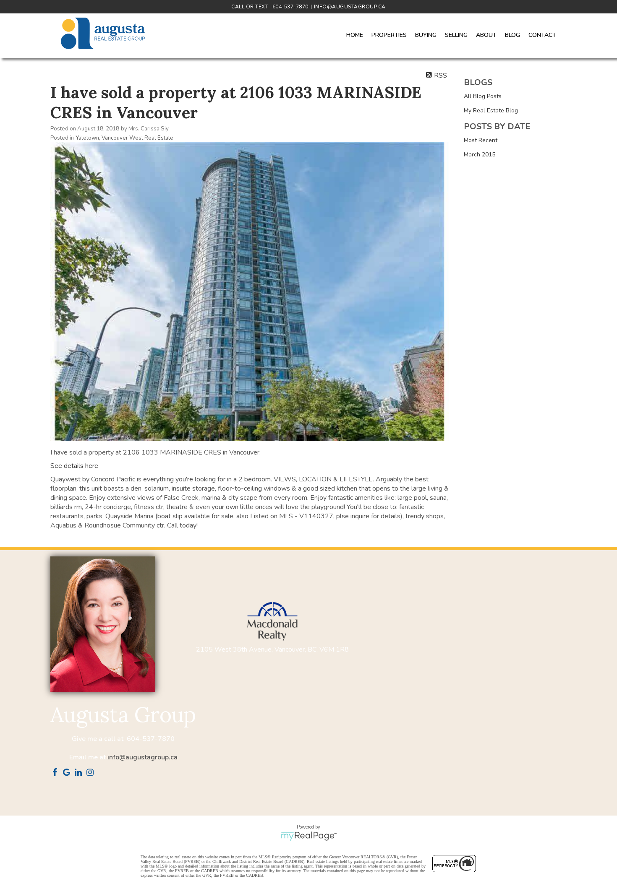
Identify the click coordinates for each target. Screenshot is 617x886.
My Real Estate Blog (491, 110)
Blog (512, 35)
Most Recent (480, 140)
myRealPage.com (308, 836)
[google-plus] (68, 773)
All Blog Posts (483, 96)
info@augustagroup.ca (142, 757)
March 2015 (479, 154)
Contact (542, 35)
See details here (74, 465)
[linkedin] (80, 773)
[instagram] (91, 773)
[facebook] (56, 773)
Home (354, 35)
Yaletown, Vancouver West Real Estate (124, 138)
